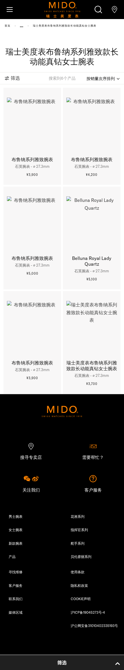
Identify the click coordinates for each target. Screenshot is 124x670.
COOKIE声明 (81, 599)
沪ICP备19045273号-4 (88, 612)
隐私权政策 (79, 585)
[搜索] (98, 9)
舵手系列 (77, 543)
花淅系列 (77, 516)
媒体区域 (15, 612)
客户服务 (15, 585)
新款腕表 (15, 543)
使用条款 (77, 572)
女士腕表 (15, 530)
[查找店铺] (114, 9)
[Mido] (62, 9)
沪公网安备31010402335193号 (94, 626)
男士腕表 (15, 516)
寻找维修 (15, 572)
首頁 (7, 25)
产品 (12, 556)
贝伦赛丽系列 (81, 556)
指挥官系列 (79, 530)
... (21, 25)
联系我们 (15, 599)
